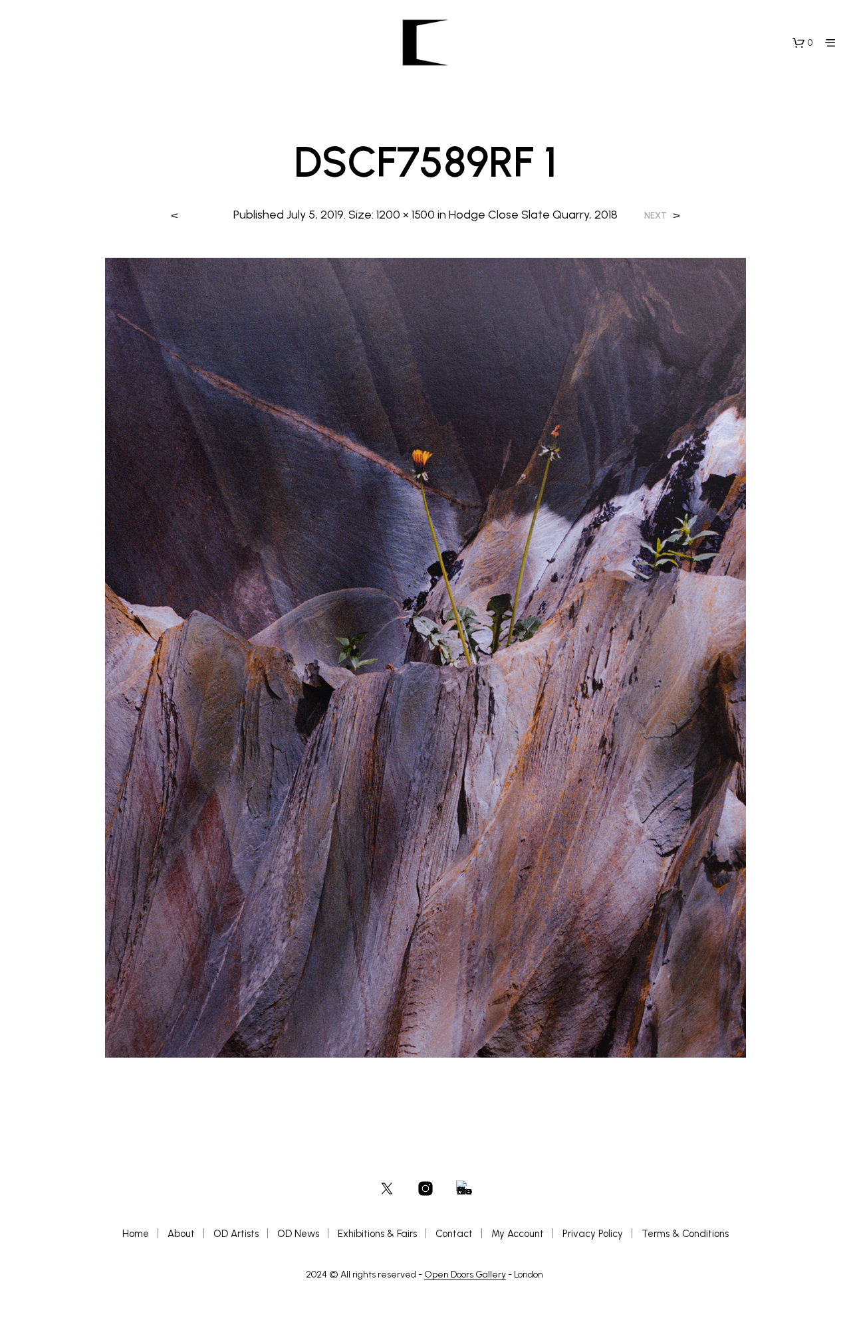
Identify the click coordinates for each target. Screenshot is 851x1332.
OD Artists (236, 1234)
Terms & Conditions (685, 1234)
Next (655, 215)
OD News (298, 1234)
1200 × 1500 (405, 214)
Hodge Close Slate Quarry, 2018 (533, 214)
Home (135, 1234)
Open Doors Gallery (465, 1275)
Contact (454, 1234)
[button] (802, 43)
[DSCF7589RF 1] (425, 656)
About (181, 1234)
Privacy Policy (592, 1234)
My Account (517, 1234)
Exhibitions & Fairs (377, 1234)
